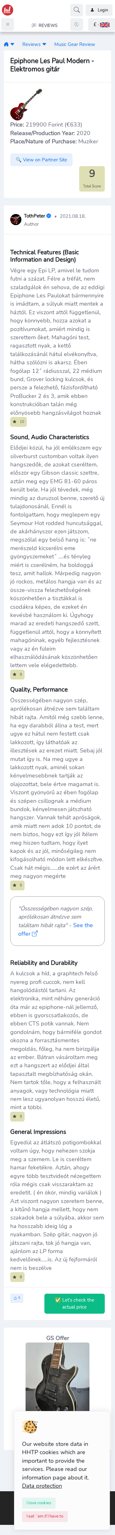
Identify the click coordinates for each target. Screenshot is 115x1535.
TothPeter (34, 216)
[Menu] (7, 24)
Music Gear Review (74, 44)
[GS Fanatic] (6, 44)
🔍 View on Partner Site (41, 160)
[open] (5, 1496)
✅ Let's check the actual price (74, 1304)
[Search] (76, 10)
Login (103, 10)
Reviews (31, 44)
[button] (101, 24)
